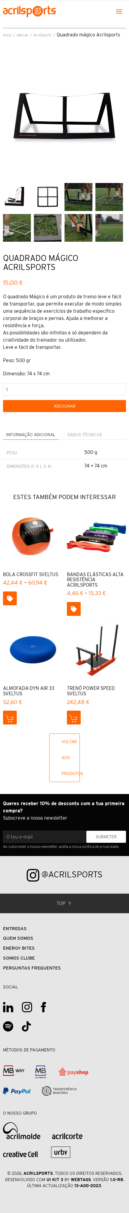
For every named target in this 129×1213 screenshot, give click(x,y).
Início (7, 35)
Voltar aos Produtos (71, 757)
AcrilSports (42, 35)
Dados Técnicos (85, 434)
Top (61, 903)
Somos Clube (19, 958)
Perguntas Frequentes (32, 968)
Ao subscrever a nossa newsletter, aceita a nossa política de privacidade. (61, 846)
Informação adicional (31, 434)
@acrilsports (71, 874)
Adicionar (65, 406)
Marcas (22, 35)
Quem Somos (18, 938)
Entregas (15, 928)
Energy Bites (19, 948)
